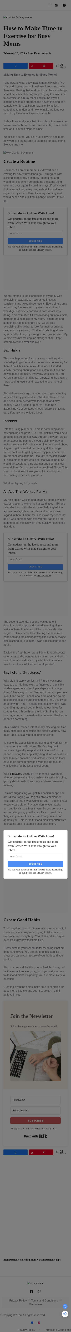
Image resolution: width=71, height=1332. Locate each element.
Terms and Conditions (44, 1300)
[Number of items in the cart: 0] (56, 5)
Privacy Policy (18, 1300)
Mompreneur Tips (50, 1259)
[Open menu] (50, 5)
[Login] (64, 5)
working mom (28, 1259)
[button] (35, 1056)
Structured (31, 672)
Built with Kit (35, 1136)
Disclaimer (35, 1304)
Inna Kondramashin (40, 53)
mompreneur (11, 1259)
